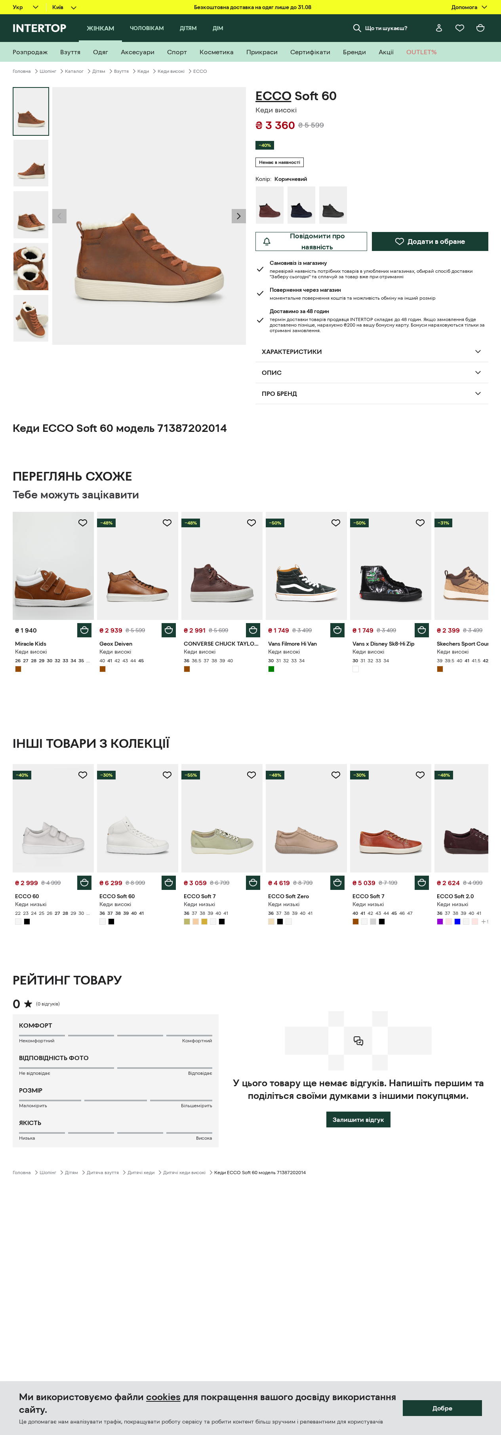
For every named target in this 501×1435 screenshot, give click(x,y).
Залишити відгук (358, 1119)
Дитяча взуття (103, 1172)
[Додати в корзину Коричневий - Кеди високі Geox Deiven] (169, 630)
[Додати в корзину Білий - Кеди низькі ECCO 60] (84, 883)
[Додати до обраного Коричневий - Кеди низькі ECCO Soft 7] (420, 775)
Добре (442, 1408)
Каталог (74, 71)
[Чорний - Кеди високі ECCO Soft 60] (333, 205)
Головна (22, 71)
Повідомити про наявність (317, 241)
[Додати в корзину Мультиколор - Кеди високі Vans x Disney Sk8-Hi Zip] (422, 630)
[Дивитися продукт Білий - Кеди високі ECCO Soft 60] (137, 818)
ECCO (200, 71)
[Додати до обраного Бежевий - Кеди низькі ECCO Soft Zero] (336, 775)
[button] (59, 216)
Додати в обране (436, 241)
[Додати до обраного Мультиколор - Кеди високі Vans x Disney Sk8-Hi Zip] (420, 523)
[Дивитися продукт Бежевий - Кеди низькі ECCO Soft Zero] (306, 818)
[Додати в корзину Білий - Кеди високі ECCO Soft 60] (169, 883)
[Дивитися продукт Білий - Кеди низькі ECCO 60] (53, 818)
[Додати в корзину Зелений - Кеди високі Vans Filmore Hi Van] (337, 630)
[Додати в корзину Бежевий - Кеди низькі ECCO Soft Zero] (337, 883)
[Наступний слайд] (239, 216)
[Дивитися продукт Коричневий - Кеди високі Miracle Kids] (53, 566)
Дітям (98, 71)
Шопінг (48, 71)
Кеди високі (171, 71)
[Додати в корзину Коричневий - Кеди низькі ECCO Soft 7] (422, 883)
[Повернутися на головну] (39, 28)
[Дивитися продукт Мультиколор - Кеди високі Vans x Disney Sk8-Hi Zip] (390, 566)
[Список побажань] (460, 28)
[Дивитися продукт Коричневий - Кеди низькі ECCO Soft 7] (390, 818)
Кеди (143, 71)
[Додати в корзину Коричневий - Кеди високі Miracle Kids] (84, 630)
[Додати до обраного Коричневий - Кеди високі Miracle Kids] (83, 523)
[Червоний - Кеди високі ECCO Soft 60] (269, 205)
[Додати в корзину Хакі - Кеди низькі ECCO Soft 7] (253, 883)
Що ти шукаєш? (386, 28)
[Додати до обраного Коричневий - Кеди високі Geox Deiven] (167, 523)
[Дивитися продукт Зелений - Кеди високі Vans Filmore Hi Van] (306, 566)
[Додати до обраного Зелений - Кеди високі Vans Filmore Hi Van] (336, 523)
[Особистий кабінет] (439, 28)
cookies (163, 1397)
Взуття (121, 71)
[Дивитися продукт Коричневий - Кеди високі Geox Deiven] (137, 566)
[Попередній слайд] (59, 216)
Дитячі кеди (141, 1172)
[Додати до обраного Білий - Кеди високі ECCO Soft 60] (167, 775)
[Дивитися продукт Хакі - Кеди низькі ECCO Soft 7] (222, 818)
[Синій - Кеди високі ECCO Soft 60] (301, 205)
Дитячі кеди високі (184, 1172)
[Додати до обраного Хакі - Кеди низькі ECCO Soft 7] (251, 775)
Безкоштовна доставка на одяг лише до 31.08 (252, 7)
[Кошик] (480, 28)
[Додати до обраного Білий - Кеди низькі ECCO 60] (83, 775)
